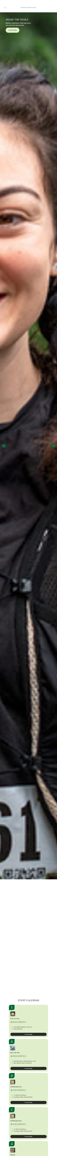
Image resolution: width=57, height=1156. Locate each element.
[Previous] (4, 446)
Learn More (12, 30)
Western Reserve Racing (28, 7)
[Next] (53, 446)
